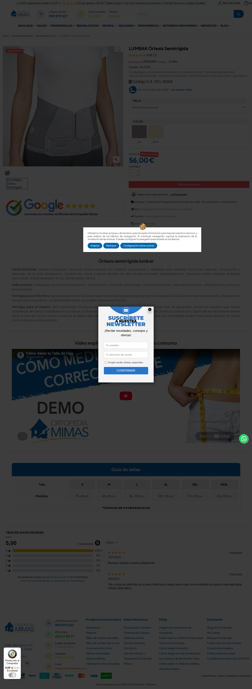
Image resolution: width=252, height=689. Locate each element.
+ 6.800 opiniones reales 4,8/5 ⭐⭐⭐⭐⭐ (46, 3)
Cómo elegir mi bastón (173, 648)
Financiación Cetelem (137, 627)
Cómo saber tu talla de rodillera (179, 663)
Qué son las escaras (172, 643)
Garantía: (139, 216)
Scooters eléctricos (99, 648)
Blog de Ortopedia (219, 627)
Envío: (137, 209)
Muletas (91, 632)
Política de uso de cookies (224, 643)
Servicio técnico (134, 653)
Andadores (93, 627)
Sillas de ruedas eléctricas (102, 643)
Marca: (163, 61)
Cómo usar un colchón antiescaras (181, 637)
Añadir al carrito (189, 184)
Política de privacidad (221, 653)
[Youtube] (27, 663)
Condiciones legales (220, 648)
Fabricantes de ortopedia (102, 663)
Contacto (130, 648)
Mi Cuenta (213, 632)
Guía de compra (169, 668)
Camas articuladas (98, 653)
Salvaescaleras (95, 658)
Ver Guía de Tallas (181, 89)
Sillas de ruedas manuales (102, 637)
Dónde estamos (134, 643)
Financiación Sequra (136, 632)
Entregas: (140, 202)
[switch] (12, 675)
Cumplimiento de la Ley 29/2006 (228, 658)
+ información (178, 194)
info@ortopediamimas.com (71, 668)
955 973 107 (58, 16)
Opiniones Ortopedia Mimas (137, 661)
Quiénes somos (134, 637)
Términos (151, 684)
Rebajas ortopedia (219, 637)
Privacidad (138, 684)
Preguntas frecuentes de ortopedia (175, 630)
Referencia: (135, 61)
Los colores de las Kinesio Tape (179, 658)
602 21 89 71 (64, 636)
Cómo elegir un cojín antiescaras (180, 653)
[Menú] (18, 650)
